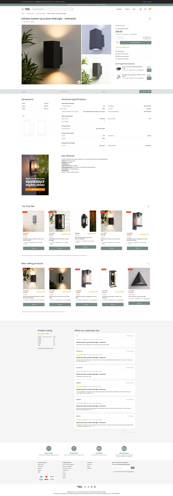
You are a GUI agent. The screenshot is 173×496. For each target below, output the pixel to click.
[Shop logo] (27, 9)
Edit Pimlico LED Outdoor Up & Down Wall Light (59, 297)
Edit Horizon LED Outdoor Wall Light (137, 296)
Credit (64, 475)
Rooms (127, 9)
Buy (35, 248)
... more (88, 361)
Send (133, 467)
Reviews (103, 91)
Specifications (64, 91)
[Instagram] (91, 487)
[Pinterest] (95, 487)
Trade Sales (65, 470)
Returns (39, 470)
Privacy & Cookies (67, 468)
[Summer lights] (35, 175)
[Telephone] (140, 9)
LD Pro (64, 472)
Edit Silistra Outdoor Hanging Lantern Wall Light (86, 297)
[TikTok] (85, 487)
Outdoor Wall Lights (40, 13)
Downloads (24, 91)
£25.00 (146, 91)
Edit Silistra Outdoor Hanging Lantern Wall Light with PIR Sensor (137, 239)
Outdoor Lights (30, 13)
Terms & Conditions (67, 466)
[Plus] (147, 38)
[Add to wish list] (117, 42)
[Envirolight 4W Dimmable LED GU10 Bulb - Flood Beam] (118, 77)
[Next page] (131, 432)
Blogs (88, 466)
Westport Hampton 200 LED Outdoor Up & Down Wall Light (33, 239)
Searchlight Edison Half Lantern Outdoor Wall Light (59, 239)
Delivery (40, 468)
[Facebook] (88, 487)
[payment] (49, 476)
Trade (144, 2)
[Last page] (134, 432)
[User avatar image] (145, 9)
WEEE (39, 472)
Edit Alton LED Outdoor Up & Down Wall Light (110, 239)
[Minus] (120, 38)
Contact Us (40, 466)
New (134, 9)
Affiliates (89, 468)
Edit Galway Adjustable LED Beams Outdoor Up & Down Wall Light (33, 297)
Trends (64, 474)
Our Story (89, 464)
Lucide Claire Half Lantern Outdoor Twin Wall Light (112, 297)
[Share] (149, 18)
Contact (149, 2)
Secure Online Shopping (68, 464)
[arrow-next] (148, 206)
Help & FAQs (41, 464)
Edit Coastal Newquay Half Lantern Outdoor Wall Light (83, 238)
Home (23, 13)
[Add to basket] (149, 70)
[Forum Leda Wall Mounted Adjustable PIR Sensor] (118, 69)
